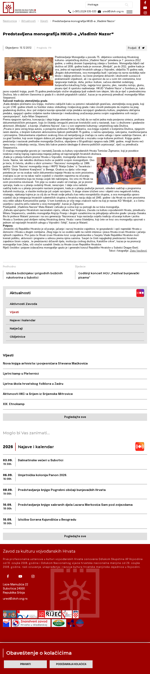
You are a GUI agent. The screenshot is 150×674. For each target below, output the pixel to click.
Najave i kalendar (23, 320)
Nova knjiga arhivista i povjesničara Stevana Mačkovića (45, 363)
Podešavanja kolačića (71, 664)
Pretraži (126, 5)
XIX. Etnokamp (14, 404)
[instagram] (34, 576)
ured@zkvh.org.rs (15, 598)
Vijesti (44, 21)
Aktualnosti (28, 21)
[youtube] (21, 576)
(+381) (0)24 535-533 (84, 12)
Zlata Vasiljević (138, 250)
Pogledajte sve (75, 417)
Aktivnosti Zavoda (23, 304)
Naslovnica (10, 21)
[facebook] (9, 576)
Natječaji (16, 328)
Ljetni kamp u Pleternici (21, 373)
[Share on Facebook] (139, 48)
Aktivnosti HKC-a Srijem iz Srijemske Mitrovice (38, 394)
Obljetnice (17, 336)
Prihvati (25, 664)
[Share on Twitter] (143, 48)
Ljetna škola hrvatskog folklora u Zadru (33, 384)
